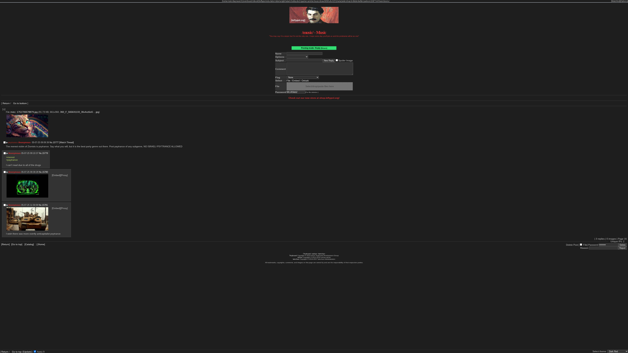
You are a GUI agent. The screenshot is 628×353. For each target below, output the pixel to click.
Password (593, 245)
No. (51, 142)
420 (334, 1)
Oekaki (305, 80)
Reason (584, 248)
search (239, 1)
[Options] (624, 1)
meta (339, 1)
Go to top (17, 351)
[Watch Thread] (66, 142)
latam (288, 1)
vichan (314, 254)
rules (230, 1)
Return (6, 103)
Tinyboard (307, 254)
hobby (294, 1)
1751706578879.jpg (27, 112)
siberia (278, 1)
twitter (360, 1)
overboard (247, 1)
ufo (330, 1)
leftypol (262, 1)
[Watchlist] (615, 1)
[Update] (27, 351)
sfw (254, 1)
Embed (296, 80)
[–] (4, 109)
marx (381, 1)
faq (234, 1)
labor (272, 1)
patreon (367, 1)
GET (373, 1)
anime (310, 1)
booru (386, 1)
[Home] (41, 244)
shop (348, 1)
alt (257, 1)
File (288, 80)
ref (377, 1)
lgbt (283, 1)
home (224, 1)
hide (13, 112)
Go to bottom (20, 103)
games (304, 1)
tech (299, 1)
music (316, 1)
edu (268, 1)
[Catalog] (29, 244)
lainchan (322, 254)
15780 (45, 172)
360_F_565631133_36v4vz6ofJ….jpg (79, 112)
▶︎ (7, 142)
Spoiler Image (345, 60)
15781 (45, 205)
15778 (45, 153)
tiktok (355, 1)
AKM (326, 1)
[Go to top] (16, 244)
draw (322, 1)
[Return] (324, 48)
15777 (56, 142)
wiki (344, 1)
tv (351, 1)
